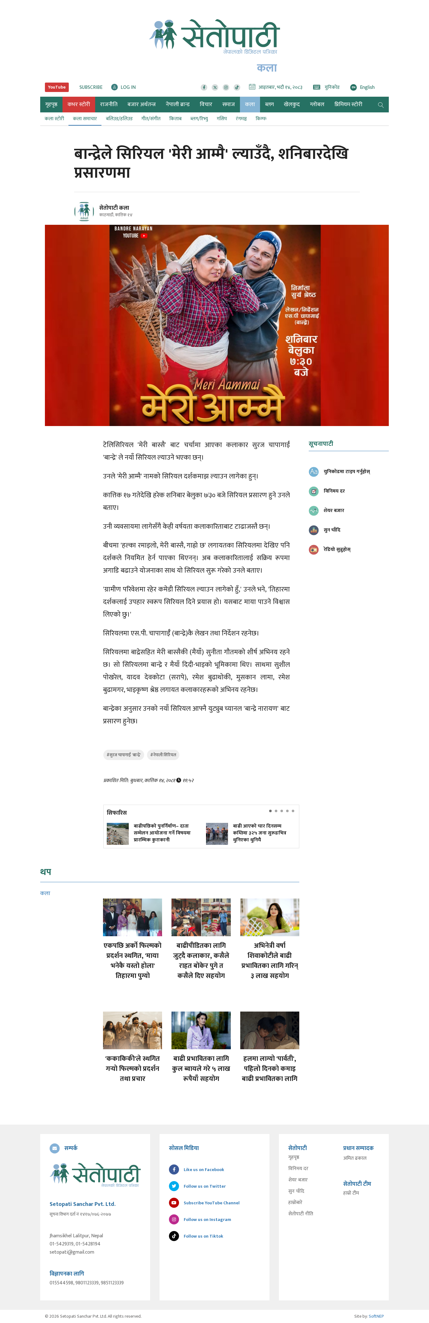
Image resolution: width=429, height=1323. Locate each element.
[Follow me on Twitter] (93, 215)
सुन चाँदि (296, 1191)
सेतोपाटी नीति (300, 1214)
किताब (175, 119)
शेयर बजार (298, 1180)
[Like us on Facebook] (204, 87)
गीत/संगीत (150, 119)
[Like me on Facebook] (87, 220)
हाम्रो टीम (351, 1193)
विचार (206, 104)
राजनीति (108, 104)
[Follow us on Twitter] (215, 87)
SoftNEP (376, 1316)
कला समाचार (85, 119)
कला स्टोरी (54, 119)
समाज (228, 104)
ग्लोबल (317, 104)
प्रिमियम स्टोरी (348, 104)
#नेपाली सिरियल (163, 755)
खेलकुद (292, 104)
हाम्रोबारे (295, 1203)
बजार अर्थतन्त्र (142, 104)
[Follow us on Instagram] (226, 87)
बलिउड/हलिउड (119, 119)
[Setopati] (95, 1175)
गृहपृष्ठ (293, 1157)
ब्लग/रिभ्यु (199, 119)
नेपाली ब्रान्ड (178, 104)
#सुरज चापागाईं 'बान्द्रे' (123, 755)
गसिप (222, 119)
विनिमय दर (298, 1169)
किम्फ (261, 119)
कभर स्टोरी (79, 104)
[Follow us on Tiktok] (237, 87)
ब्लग (269, 104)
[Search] (381, 104)
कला (250, 104)
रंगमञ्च (241, 119)
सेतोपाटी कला (114, 208)
